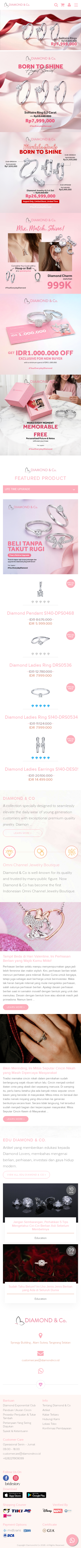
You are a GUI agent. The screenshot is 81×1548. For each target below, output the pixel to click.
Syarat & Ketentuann (15, 1431)
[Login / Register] (69, 5)
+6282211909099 (13, 1458)
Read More (40, 1203)
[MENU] (76, 5)
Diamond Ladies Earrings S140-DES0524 (40, 769)
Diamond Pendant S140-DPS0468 (40, 613)
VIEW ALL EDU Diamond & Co (26, 1174)
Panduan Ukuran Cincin (17, 1410)
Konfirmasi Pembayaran (56, 1428)
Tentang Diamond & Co (56, 1405)
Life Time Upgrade (17, 489)
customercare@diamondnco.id (40, 1360)
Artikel (46, 1410)
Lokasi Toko (49, 1423)
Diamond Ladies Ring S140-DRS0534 (40, 717)
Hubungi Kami (51, 1419)
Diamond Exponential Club (19, 1405)
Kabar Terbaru (50, 1414)
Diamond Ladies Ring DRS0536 (40, 665)
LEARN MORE (22, 833)
